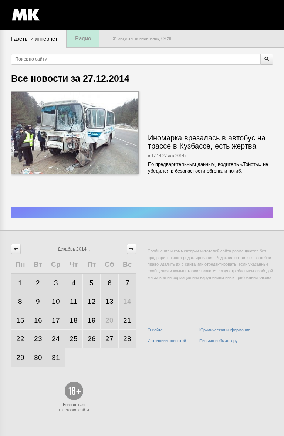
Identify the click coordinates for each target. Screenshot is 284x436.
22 (20, 339)
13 (109, 301)
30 (38, 357)
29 (20, 357)
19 (92, 320)
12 (92, 301)
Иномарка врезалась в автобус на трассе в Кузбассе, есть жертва (207, 142)
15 (20, 320)
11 (74, 301)
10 (56, 301)
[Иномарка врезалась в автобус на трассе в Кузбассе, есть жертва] (97, 132)
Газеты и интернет (34, 38)
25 (74, 339)
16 (38, 320)
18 (74, 320)
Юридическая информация (224, 330)
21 (127, 320)
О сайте (155, 330)
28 (127, 339)
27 (109, 339)
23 (38, 339)
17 (56, 320)
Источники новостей (167, 340)
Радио (83, 38)
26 (92, 339)
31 (56, 357)
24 (56, 339)
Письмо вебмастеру (218, 340)
